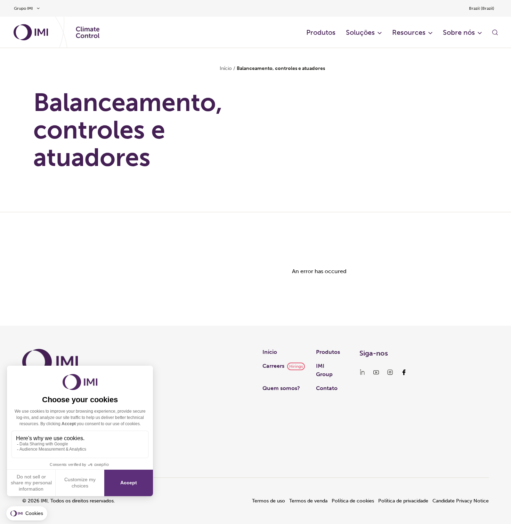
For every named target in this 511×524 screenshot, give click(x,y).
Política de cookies (353, 501)
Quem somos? (281, 388)
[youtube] (376, 372)
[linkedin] (362, 372)
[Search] (495, 32)
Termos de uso (268, 501)
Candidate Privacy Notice (460, 501)
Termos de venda (308, 501)
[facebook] (404, 372)
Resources (408, 32)
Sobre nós (459, 32)
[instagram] (390, 372)
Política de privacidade (403, 501)
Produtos (320, 32)
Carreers (273, 366)
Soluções (360, 32)
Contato (327, 388)
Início (226, 68)
